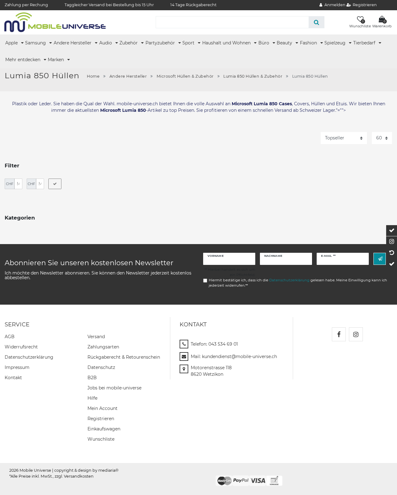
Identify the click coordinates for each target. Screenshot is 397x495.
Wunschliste (100, 439)
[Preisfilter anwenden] (54, 184)
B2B (92, 377)
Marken (56, 59)
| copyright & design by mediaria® (85, 470)
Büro (264, 43)
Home (93, 76)
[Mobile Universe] (55, 22)
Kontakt (13, 377)
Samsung (36, 43)
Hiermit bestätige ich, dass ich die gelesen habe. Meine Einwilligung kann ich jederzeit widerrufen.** (298, 283)
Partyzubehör (160, 43)
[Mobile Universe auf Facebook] (339, 334)
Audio (106, 43)
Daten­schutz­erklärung (29, 357)
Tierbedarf (365, 43)
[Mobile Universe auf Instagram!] (356, 334)
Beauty (285, 43)
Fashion (309, 43)
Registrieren (100, 418)
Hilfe (92, 398)
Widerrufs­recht (21, 347)
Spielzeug (335, 43)
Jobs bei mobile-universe (114, 388)
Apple (12, 43)
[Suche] (316, 22)
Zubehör (129, 43)
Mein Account (102, 408)
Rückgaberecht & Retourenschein (123, 357)
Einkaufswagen (103, 429)
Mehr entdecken (23, 59)
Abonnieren (379, 259)
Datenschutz (101, 367)
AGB (10, 336)
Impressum (17, 367)
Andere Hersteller (73, 43)
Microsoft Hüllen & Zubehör (185, 76)
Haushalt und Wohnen (227, 43)
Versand (96, 336)
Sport (189, 43)
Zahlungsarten (103, 347)
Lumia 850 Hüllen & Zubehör (252, 76)
